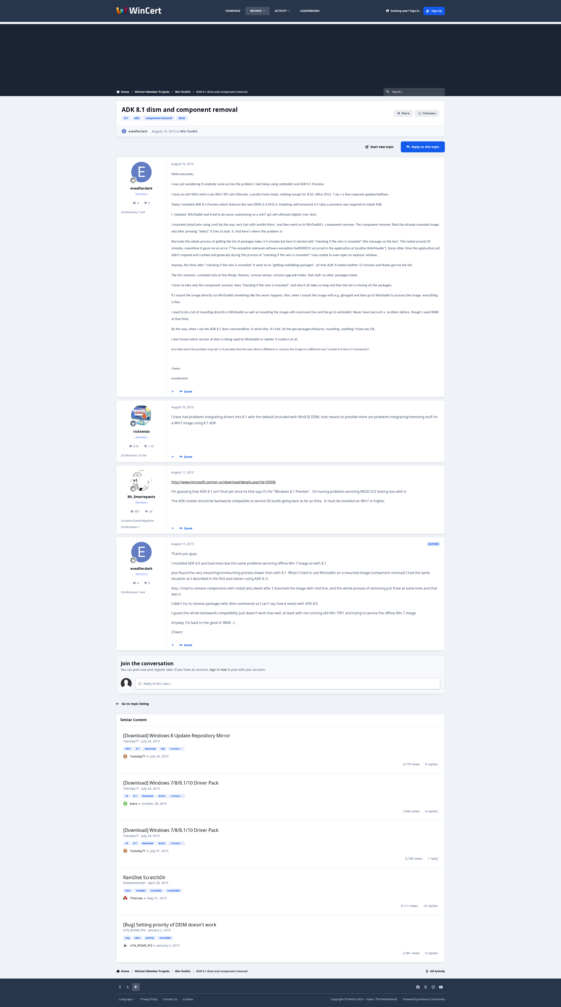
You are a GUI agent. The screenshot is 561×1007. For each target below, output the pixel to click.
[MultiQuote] (173, 391)
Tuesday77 (131, 741)
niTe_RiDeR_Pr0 (134, 930)
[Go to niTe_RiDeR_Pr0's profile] (125, 945)
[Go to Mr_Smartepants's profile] (141, 480)
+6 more (174, 748)
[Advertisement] (280, 54)
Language (126, 999)
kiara (133, 803)
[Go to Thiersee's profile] (125, 898)
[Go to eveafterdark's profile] (124, 131)
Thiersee (136, 898)
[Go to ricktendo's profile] (141, 415)
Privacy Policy (149, 999)
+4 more (175, 796)
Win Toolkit (188, 131)
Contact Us (170, 999)
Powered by (424, 999)
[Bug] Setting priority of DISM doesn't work (169, 925)
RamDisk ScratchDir (144, 877)
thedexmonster (134, 883)
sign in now (218, 669)
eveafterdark (138, 131)
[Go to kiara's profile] (125, 803)
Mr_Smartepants (141, 497)
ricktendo (141, 431)
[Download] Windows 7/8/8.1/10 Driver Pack (170, 783)
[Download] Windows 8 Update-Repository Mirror (176, 735)
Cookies (188, 999)
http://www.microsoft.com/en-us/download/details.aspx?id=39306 (223, 482)
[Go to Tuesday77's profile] (125, 756)
